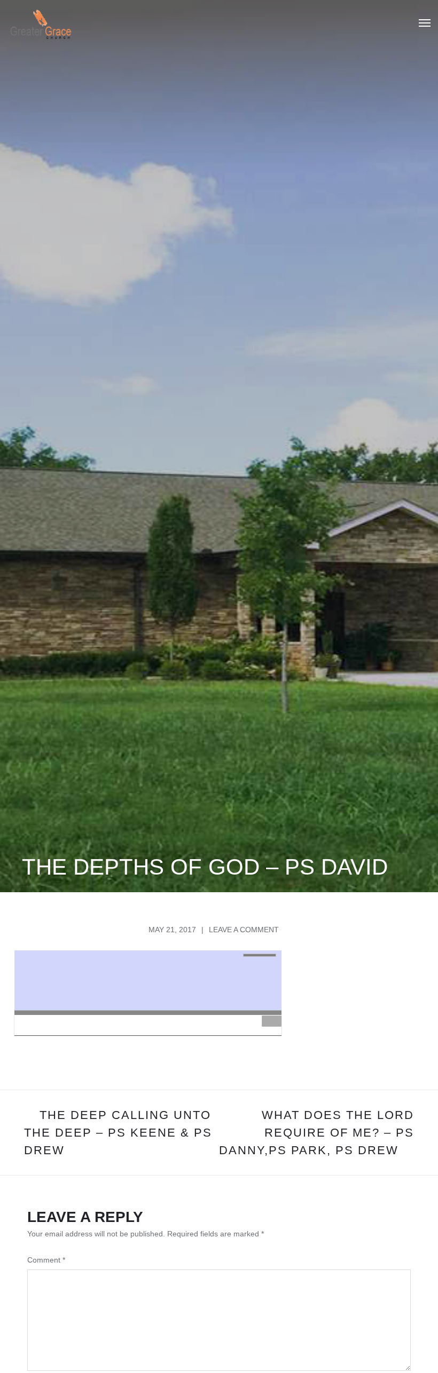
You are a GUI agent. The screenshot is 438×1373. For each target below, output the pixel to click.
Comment (46, 1260)
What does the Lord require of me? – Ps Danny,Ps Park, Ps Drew (316, 1132)
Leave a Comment (244, 929)
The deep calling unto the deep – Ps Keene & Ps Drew (118, 1132)
